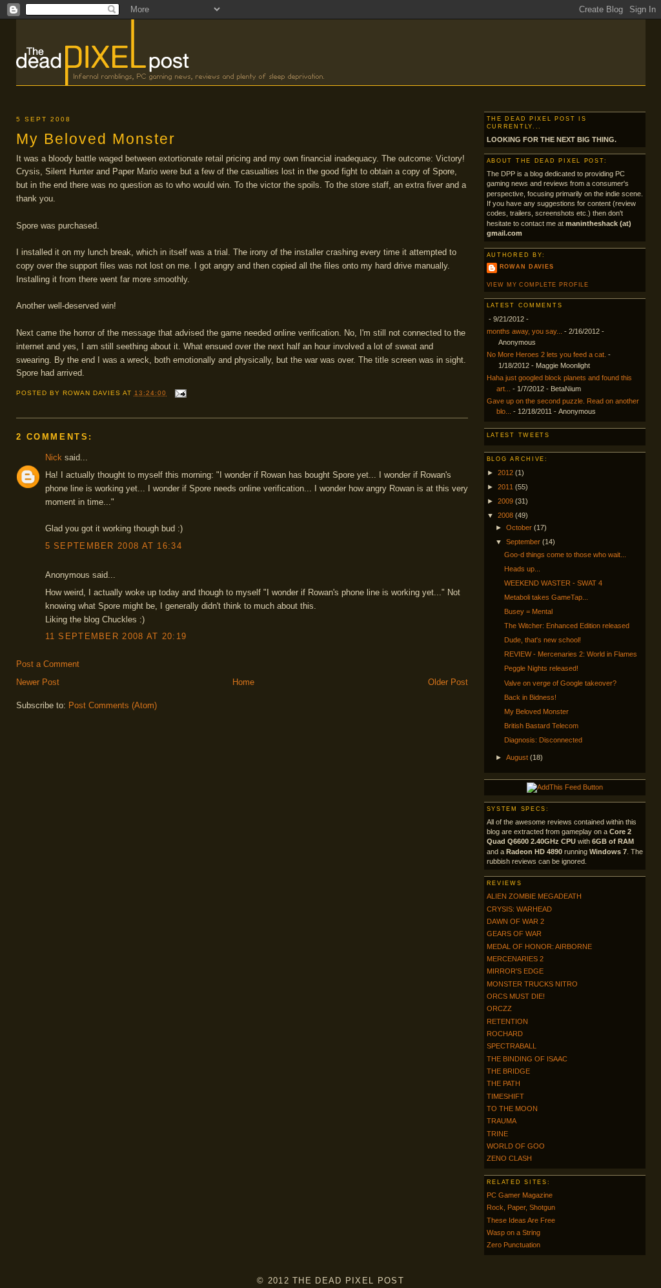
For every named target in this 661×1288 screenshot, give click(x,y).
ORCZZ (499, 1008)
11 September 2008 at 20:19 (116, 636)
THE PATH (503, 1083)
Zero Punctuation (513, 1245)
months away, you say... (524, 331)
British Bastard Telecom (541, 726)
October (520, 527)
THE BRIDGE (508, 1071)
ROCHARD (505, 1034)
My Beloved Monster (96, 138)
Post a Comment (47, 664)
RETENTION (507, 1021)
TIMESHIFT (505, 1096)
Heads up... (522, 569)
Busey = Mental (528, 611)
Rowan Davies (527, 266)
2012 (506, 472)
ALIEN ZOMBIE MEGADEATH (534, 896)
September (524, 542)
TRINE (497, 1134)
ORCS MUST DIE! (516, 996)
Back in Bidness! (530, 697)
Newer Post (37, 682)
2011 (506, 487)
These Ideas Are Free (521, 1220)
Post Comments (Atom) (112, 705)
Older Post (448, 682)
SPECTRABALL (511, 1046)
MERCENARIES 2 (515, 959)
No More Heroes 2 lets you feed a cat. (546, 354)
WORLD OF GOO (516, 1146)
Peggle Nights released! (541, 668)
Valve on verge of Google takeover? (560, 683)
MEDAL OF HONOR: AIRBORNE (539, 946)
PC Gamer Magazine (520, 1195)
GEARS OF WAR (514, 933)
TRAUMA (501, 1121)
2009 (506, 501)
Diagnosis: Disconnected (543, 740)
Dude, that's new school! (542, 640)
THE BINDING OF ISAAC (527, 1059)
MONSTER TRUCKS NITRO (532, 984)
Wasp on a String (513, 1232)
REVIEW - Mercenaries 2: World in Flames (570, 654)
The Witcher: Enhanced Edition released (566, 625)
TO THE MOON (512, 1108)
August (518, 757)
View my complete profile (538, 284)
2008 (506, 515)
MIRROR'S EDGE (515, 971)
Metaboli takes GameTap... (546, 597)
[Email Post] (179, 392)
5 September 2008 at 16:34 (114, 546)
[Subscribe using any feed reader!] (565, 787)
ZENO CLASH (509, 1158)
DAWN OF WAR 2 (515, 921)
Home (243, 682)
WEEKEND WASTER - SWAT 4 (553, 583)
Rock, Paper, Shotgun (521, 1207)
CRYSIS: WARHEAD (519, 909)
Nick (53, 457)
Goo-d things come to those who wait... (565, 554)
